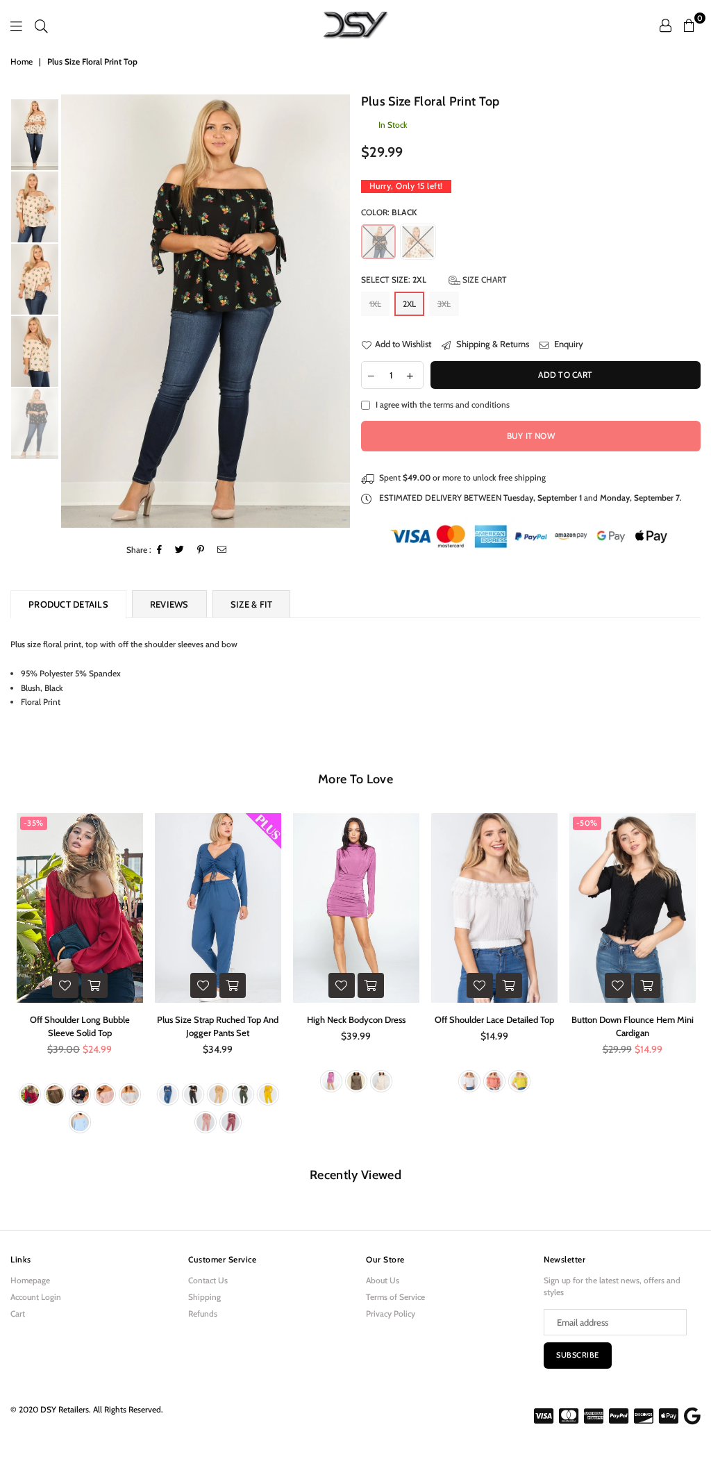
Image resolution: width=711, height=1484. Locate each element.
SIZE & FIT (252, 604)
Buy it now (531, 436)
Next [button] (338, 311)
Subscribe (577, 1355)
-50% (587, 823)
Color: (389, 212)
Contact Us (208, 1280)
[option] (205, 311)
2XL (409, 304)
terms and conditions (471, 404)
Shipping (204, 1297)
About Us (382, 1280)
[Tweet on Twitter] (180, 550)
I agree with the (443, 404)
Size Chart (483, 279)
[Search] (41, 25)
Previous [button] (73, 311)
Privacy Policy (390, 1313)
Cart (17, 1313)
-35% (34, 823)
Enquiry (567, 343)
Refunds (202, 1313)
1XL (375, 304)
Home (21, 61)
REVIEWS (169, 604)
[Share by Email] (222, 550)
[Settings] (665, 25)
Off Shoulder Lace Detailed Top (494, 1019)
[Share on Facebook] (159, 550)
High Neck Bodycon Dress (356, 1019)
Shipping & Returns (491, 343)
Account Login (35, 1297)
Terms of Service (395, 1297)
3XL (444, 304)
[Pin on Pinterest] (201, 550)
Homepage (30, 1280)
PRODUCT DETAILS (68, 604)
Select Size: (434, 279)
